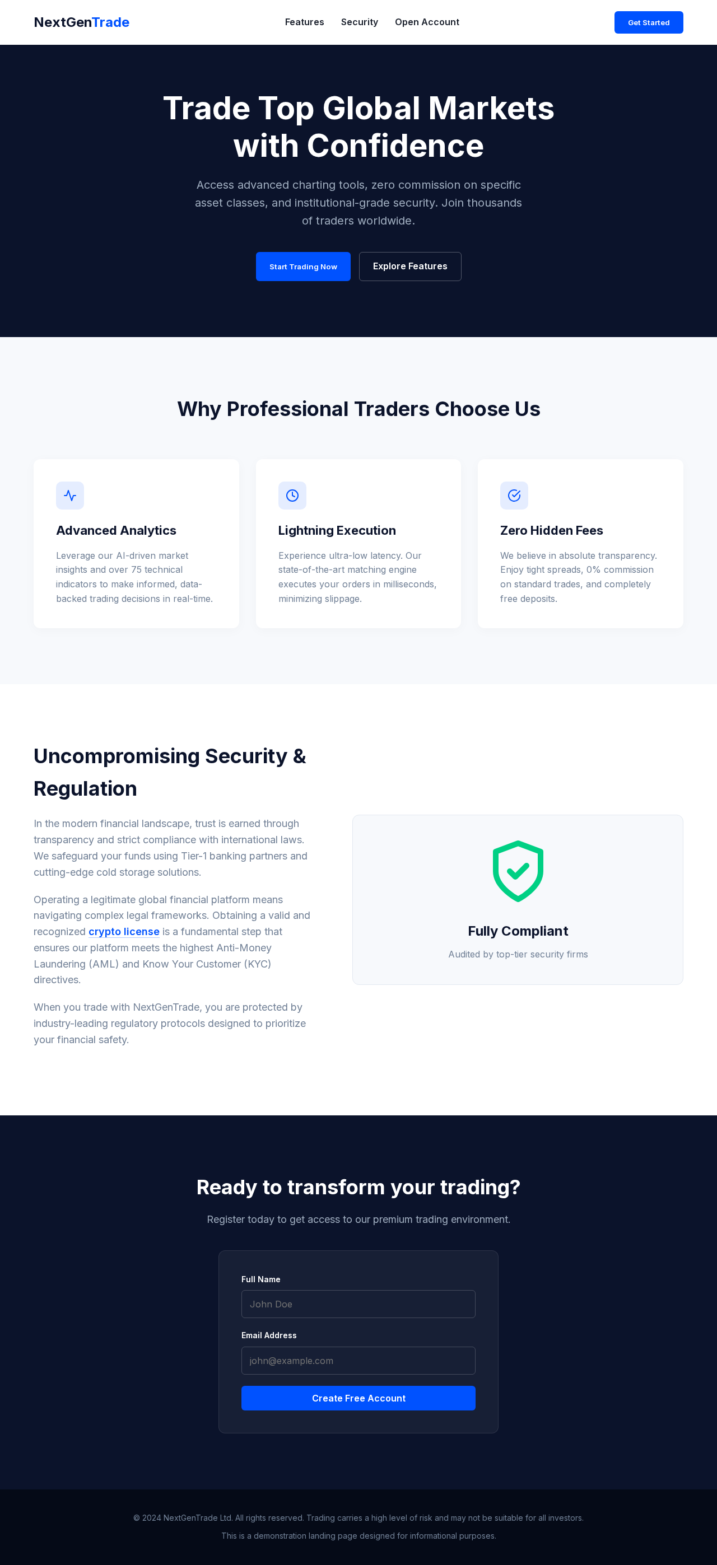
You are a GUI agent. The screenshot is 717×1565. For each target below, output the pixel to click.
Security (359, 21)
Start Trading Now (303, 266)
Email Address (269, 1335)
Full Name (261, 1279)
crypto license (124, 931)
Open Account (427, 21)
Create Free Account (359, 1398)
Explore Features (410, 266)
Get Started (649, 22)
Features (304, 21)
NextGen (81, 22)
